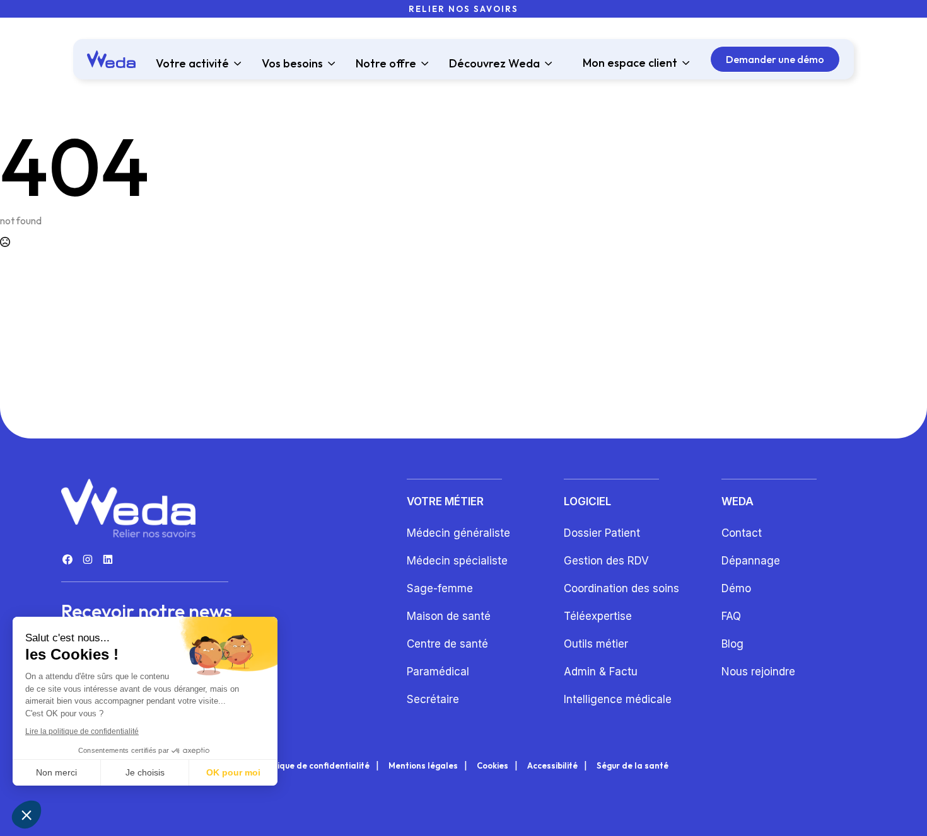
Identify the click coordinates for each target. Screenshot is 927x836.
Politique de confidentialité (314, 766)
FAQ (731, 616)
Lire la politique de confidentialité (82, 731)
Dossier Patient (602, 533)
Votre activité (192, 63)
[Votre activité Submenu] (235, 63)
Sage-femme (440, 588)
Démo (736, 588)
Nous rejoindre (758, 671)
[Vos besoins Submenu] (329, 63)
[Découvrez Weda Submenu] (546, 63)
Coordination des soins (621, 588)
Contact (741, 533)
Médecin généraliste (458, 533)
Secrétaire (433, 699)
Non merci (56, 772)
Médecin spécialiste (457, 560)
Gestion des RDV (606, 560)
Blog (732, 644)
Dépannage (750, 560)
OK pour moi (233, 772)
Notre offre (386, 63)
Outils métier (596, 644)
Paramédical (438, 671)
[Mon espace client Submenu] (683, 63)
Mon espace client (630, 63)
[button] (26, 814)
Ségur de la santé (632, 766)
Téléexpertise (598, 616)
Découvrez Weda (494, 63)
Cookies (492, 766)
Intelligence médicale (618, 699)
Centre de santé (447, 644)
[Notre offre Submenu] (422, 63)
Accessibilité (552, 766)
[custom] (67, 559)
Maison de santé (449, 616)
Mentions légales (423, 766)
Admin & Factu (601, 671)
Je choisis (145, 772)
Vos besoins (292, 63)
